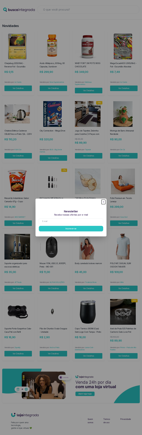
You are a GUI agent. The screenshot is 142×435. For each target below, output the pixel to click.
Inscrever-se (71, 228)
